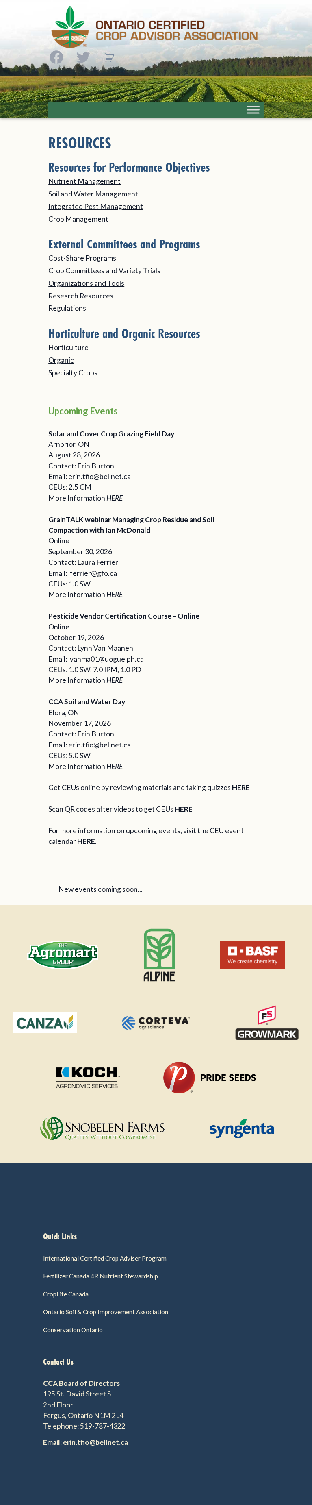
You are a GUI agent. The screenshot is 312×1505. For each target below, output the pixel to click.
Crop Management (78, 219)
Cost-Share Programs (82, 258)
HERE (114, 498)
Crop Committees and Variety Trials (104, 270)
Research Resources (80, 296)
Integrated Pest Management (95, 206)
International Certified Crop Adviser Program (105, 1258)
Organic (61, 360)
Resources (79, 143)
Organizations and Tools (86, 283)
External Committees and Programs (124, 244)
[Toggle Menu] (253, 109)
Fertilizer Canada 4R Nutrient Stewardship (100, 1276)
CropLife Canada (66, 1294)
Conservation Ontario (73, 1329)
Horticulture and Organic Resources (124, 333)
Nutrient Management (84, 181)
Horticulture (68, 347)
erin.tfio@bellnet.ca (99, 476)
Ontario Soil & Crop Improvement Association (105, 1312)
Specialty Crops (73, 372)
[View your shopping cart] (109, 57)
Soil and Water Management (93, 193)
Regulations (67, 308)
